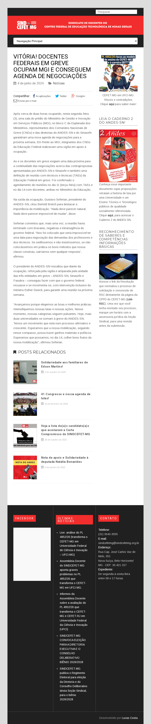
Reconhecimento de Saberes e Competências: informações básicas (116, 239)
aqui (111, 104)
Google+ (80, 96)
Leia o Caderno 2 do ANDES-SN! (116, 120)
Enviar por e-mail (27, 101)
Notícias (59, 83)
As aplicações (43, 96)
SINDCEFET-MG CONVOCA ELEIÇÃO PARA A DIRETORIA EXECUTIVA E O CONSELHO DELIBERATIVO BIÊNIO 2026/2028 (73, 649)
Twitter (63, 96)
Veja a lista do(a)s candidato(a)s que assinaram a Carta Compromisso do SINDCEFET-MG (65, 430)
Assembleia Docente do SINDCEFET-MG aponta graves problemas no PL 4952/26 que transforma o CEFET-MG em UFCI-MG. (73, 574)
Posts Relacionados (42, 352)
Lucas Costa (130, 717)
